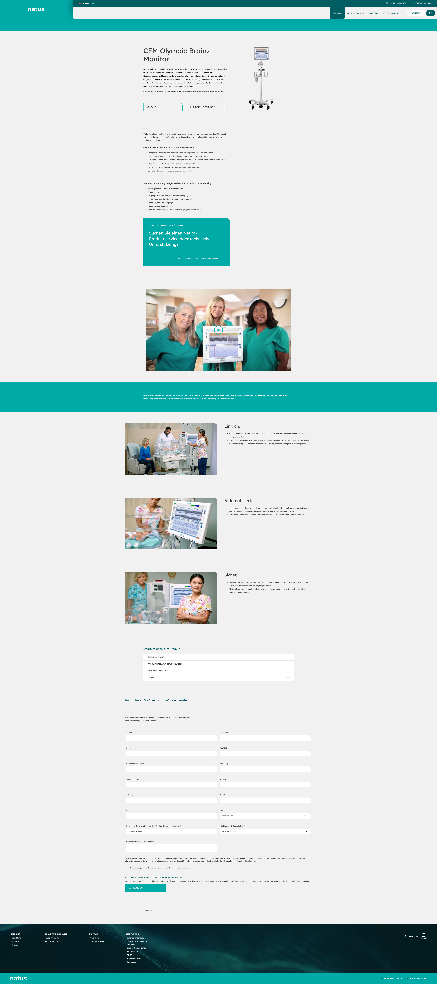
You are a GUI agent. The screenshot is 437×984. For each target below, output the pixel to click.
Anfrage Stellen (97, 941)
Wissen (15, 945)
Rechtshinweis (133, 951)
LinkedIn (424, 938)
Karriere (15, 941)
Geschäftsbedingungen (137, 948)
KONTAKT (416, 13)
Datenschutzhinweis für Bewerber (137, 942)
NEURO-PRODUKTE (356, 13)
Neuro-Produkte (52, 938)
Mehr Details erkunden (202, 107)
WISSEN (374, 13)
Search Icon (430, 13)
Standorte (94, 938)
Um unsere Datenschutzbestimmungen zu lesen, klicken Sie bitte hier (153, 877)
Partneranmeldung (424, 3)
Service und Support (53, 941)
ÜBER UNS (337, 13)
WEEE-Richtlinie (134, 958)
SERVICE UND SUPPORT (394, 13)
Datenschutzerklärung (136, 938)
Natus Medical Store (399, 3)
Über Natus (17, 938)
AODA (129, 955)
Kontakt (151, 107)
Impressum (132, 962)
